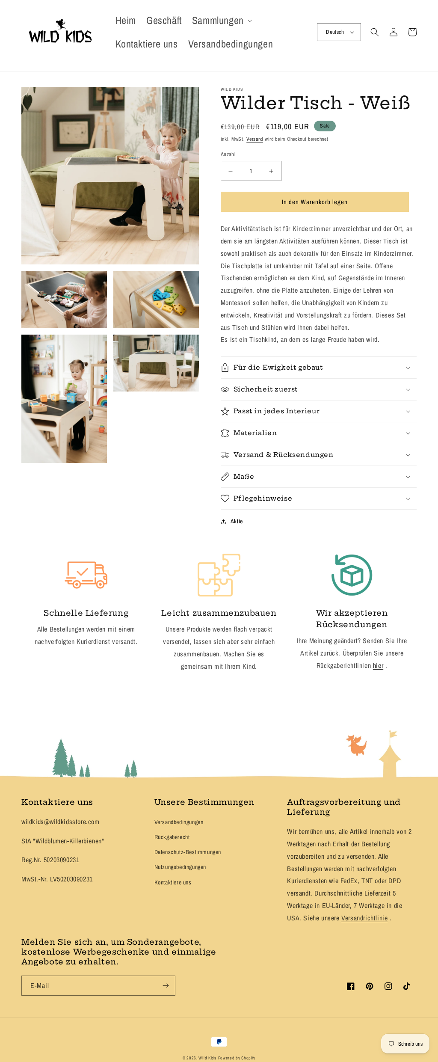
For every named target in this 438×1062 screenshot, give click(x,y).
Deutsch (335, 32)
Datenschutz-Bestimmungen (187, 852)
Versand (254, 139)
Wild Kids (207, 1058)
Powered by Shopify (237, 1058)
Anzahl (228, 154)
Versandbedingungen (179, 822)
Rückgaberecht (172, 837)
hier (378, 665)
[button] (221, 20)
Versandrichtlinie (364, 918)
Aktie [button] (237, 521)
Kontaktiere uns (173, 882)
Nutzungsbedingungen (180, 867)
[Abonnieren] (165, 986)
